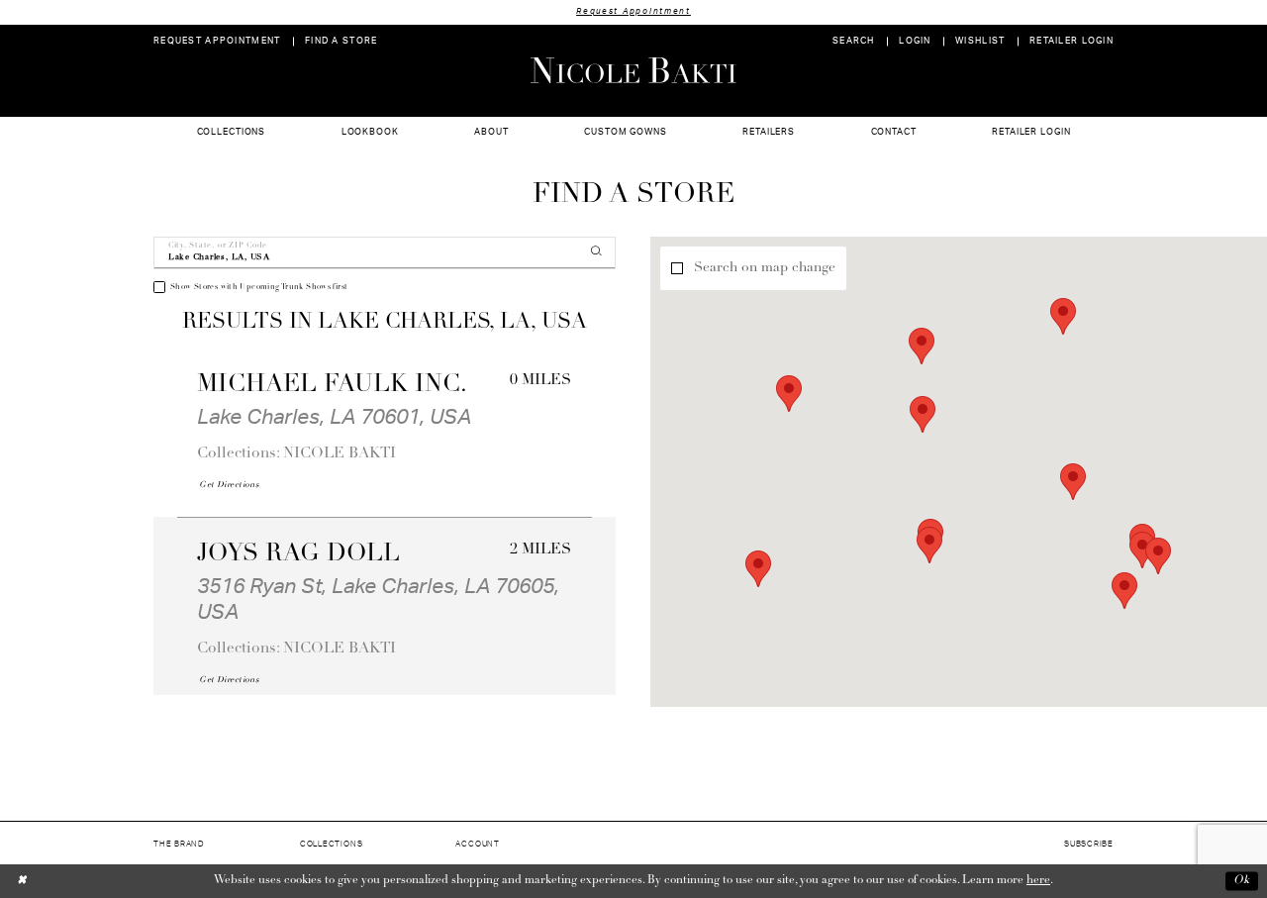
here (1038, 880)
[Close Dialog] (22, 880)
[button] (915, 41)
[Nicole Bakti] (633, 70)
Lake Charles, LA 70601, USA (334, 417)
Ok (1241, 881)
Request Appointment (633, 11)
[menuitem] (217, 41)
